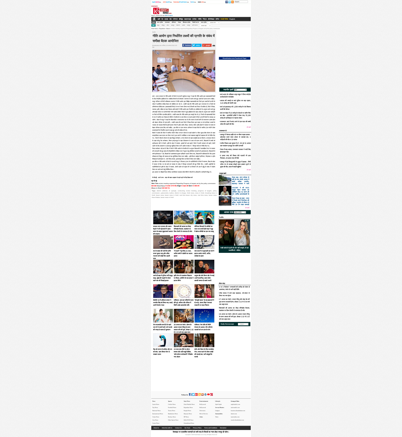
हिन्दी (166, 15)
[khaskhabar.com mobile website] (211, 395)
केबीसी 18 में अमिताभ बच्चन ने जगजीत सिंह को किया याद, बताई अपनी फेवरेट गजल (162, 302)
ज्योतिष (200, 19)
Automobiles (219, 414)
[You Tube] (208, 395)
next (248, 232)
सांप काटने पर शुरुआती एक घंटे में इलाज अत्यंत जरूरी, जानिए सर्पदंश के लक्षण (204, 253)
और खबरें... (247, 208)
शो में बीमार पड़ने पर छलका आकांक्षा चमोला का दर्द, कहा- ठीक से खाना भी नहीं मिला (234, 249)
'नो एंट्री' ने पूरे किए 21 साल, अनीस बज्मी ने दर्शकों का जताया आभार (183, 253)
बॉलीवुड (181, 19)
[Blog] (202, 395)
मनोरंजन (175, 19)
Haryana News (188, 414)
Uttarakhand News (189, 423)
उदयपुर (172, 25)
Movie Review (203, 414)
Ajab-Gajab (218, 404)
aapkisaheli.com (235, 404)
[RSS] (199, 395)
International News (157, 414)
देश (162, 19)
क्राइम (166, 19)
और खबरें (249, 127)
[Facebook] (190, 395)
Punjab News (187, 410)
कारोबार (194, 19)
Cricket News (172, 404)
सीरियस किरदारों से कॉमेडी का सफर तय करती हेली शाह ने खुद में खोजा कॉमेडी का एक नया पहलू (204, 228)
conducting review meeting (187, 191)
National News (156, 410)
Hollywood (202, 407)
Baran (168, 28)
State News (187, 401)
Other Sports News (173, 420)
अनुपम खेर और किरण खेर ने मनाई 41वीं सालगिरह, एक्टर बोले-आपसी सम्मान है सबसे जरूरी (204, 278)
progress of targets (205, 191)
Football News (172, 407)
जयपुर (158, 25)
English (170, 15)
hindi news (190, 193)
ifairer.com (234, 414)
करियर (217, 19)
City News (155, 420)
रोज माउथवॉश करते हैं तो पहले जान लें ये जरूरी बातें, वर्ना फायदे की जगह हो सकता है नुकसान (162, 327)
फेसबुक (179, 186)
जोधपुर (163, 25)
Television (202, 410)
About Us (156, 428)
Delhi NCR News (188, 420)
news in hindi (199, 193)
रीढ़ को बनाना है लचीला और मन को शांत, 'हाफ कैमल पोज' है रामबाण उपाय (162, 351)
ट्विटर (190, 186)
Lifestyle (217, 401)
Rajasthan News (188, 407)
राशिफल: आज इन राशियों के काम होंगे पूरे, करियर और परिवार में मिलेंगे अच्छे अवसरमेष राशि (183, 302)
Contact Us (178, 428)
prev (221, 232)
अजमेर (183, 25)
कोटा (168, 25)
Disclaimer (223, 428)
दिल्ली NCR (195, 22)
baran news (160, 195)
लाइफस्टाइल (187, 19)
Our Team (187, 428)
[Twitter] (193, 395)
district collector (162, 191)
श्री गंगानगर (195, 25)
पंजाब (179, 22)
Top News (155, 407)
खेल (170, 19)
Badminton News (173, 414)
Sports (170, 401)
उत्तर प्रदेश (160, 22)
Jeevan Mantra (219, 407)
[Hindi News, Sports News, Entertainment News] (154, 19)
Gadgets (217, 410)
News (153, 401)
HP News (186, 417)
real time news (203, 195)
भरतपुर (188, 25)
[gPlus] (196, 395)
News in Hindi (157, 188)
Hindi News (154, 28)
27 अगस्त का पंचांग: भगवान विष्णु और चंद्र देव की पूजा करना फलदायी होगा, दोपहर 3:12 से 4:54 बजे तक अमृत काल (234, 301)
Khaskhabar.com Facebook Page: (235, 58)
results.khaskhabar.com (237, 420)
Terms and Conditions (210, 428)
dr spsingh (172, 191)
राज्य (153, 22)
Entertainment (203, 401)
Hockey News (172, 417)
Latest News (155, 404)
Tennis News (171, 410)
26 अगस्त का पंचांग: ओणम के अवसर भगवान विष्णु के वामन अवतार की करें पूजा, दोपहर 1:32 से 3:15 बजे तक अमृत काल (234, 316)
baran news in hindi (171, 195)
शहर (153, 25)
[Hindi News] (162, 13)
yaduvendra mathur (167, 193)
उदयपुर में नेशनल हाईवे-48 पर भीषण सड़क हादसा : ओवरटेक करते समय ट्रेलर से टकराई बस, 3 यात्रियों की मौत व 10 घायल (235, 137)
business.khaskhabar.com (238, 410)
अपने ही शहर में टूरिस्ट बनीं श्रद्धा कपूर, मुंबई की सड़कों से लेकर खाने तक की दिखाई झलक (163, 278)
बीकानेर (178, 25)
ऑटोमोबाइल (211, 19)
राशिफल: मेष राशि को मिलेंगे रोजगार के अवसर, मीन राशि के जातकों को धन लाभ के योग (203, 327)
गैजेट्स (205, 19)
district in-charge (180, 193)
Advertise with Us (167, 428)
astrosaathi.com (235, 407)
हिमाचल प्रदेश (186, 22)
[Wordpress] (205, 395)
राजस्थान (167, 22)
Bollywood (202, 404)
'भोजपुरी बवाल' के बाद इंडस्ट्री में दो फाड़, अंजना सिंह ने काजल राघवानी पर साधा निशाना (204, 302)
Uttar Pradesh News (189, 404)
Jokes (201, 417)
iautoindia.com (235, 417)
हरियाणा (174, 22)
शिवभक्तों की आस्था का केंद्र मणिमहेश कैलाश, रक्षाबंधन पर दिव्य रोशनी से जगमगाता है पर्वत (183, 228)
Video (216, 417)
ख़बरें (159, 19)
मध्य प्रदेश (204, 22)
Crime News (155, 417)
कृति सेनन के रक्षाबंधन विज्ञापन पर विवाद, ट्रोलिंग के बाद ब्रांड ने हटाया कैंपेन (183, 278)
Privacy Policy (197, 428)
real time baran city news (188, 195)
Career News (155, 423)
